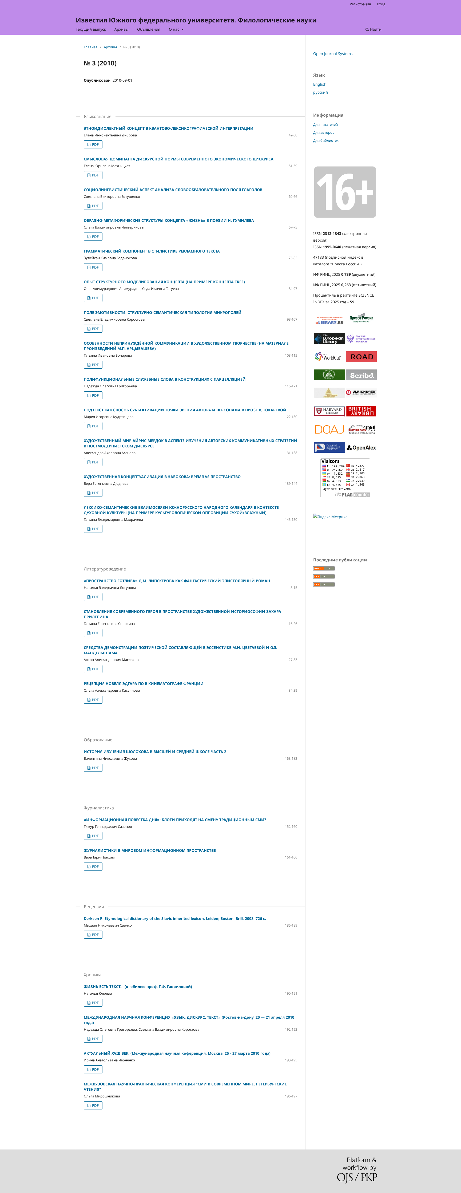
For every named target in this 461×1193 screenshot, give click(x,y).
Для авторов (324, 132)
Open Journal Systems (333, 53)
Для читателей (325, 124)
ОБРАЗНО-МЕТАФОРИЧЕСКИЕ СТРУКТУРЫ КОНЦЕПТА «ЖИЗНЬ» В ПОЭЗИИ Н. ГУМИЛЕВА (169, 220)
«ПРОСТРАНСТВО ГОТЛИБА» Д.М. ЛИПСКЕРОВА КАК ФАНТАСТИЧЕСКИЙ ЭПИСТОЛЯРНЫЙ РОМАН (177, 580)
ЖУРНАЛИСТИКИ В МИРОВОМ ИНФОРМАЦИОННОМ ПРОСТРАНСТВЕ (150, 850)
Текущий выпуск (91, 29)
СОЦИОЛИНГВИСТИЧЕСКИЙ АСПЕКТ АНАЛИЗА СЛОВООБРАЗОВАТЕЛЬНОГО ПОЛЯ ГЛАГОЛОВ (173, 189)
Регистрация (360, 4)
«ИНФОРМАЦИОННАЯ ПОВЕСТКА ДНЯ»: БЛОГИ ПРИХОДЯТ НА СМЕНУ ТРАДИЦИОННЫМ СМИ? (175, 819)
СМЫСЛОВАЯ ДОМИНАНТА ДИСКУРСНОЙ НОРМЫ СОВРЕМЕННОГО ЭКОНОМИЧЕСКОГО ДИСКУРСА (178, 159)
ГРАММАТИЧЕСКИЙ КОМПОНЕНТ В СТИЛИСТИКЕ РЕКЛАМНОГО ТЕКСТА (152, 251)
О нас (174, 29)
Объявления (148, 29)
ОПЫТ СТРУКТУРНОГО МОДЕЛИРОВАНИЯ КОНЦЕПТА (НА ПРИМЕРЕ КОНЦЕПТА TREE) (164, 281)
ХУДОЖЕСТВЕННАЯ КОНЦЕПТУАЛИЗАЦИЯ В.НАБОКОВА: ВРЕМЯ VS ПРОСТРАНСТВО (162, 476)
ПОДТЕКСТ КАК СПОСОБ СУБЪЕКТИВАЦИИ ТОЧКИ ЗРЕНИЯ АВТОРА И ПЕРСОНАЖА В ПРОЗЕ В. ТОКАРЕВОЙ (185, 409)
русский (320, 92)
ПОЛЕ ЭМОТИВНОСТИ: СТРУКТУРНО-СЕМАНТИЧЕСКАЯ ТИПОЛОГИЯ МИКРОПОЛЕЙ (162, 312)
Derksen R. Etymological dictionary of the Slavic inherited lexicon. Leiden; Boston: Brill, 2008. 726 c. (175, 918)
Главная (90, 47)
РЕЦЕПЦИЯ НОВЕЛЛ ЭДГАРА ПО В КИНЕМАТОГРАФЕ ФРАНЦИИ (144, 683)
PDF (95, 144)
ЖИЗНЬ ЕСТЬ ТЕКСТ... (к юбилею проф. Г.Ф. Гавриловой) (138, 986)
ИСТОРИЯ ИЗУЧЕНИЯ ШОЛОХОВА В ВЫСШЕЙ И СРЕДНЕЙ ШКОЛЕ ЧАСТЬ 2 (155, 751)
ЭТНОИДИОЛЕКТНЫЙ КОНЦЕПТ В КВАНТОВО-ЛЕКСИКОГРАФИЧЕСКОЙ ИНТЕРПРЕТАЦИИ (168, 128)
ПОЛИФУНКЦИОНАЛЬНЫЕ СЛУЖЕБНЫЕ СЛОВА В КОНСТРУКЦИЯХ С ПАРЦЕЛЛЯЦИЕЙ (165, 379)
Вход (381, 4)
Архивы (121, 29)
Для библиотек (326, 140)
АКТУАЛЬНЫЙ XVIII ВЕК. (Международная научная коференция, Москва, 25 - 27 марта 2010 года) (177, 1053)
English (320, 84)
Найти (375, 29)
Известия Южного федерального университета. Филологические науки (196, 19)
